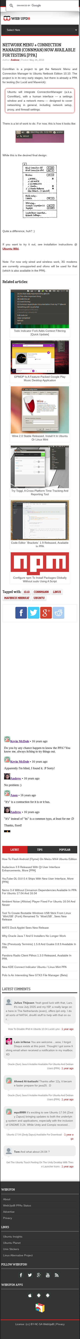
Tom (17, 1151)
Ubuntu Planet (12, 1242)
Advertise (9, 1211)
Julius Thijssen (24, 1002)
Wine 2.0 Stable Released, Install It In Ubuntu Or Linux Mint (40, 437)
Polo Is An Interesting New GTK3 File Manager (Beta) (35, 975)
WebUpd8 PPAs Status (17, 1205)
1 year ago (67, 1029)
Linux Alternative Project (18, 1255)
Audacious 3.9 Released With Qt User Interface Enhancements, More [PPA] (31, 868)
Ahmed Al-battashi (26, 1081)
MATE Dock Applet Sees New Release (25, 927)
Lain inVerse (22, 1042)
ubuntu (39, 598)
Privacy (7, 1218)
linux (57, 592)
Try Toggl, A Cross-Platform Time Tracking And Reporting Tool (39, 492)
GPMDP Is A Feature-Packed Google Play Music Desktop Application (39, 378)
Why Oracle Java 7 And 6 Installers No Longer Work (34, 935)
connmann (41, 592)
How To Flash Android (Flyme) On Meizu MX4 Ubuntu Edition (39, 859)
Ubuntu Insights (12, 1236)
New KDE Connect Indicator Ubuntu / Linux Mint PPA (34, 967)
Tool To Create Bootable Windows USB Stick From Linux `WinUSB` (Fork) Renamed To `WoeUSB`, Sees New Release (36, 916)
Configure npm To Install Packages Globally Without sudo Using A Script (40, 579)
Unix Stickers (11, 1249)
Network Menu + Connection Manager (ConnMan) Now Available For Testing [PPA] (39, 50)
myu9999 (20, 1112)
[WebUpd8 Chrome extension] (40, 1311)
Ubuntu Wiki (11, 248)
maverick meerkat (16, 598)
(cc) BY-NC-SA (34, 1324)
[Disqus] (40, 678)
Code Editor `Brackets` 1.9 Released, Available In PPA (40, 544)
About (6, 1199)
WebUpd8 (48, 1324)
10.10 (27, 592)
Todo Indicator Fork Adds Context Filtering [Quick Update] (40, 332)
